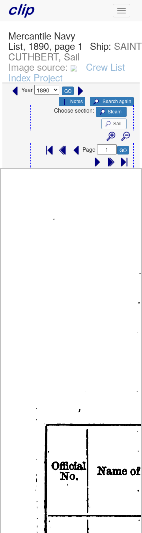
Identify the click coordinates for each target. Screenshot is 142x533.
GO (67, 90)
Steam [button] (114, 111)
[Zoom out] (125, 137)
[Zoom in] (110, 137)
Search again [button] (116, 101)
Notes (76, 101)
